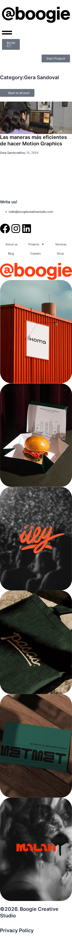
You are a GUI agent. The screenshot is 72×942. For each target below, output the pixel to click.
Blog (11, 253)
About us (11, 244)
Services (61, 244)
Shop (60, 253)
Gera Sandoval (10, 153)
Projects (33, 244)
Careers (35, 253)
